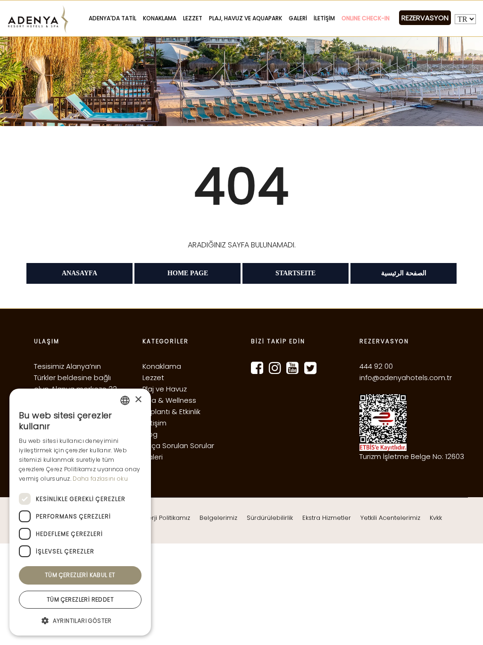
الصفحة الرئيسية (403, 273)
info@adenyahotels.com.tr (405, 377)
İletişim (154, 423)
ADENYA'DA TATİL (112, 18)
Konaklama (161, 366)
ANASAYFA (79, 273)
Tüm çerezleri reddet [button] (80, 599)
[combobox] (125, 400)
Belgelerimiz (218, 517)
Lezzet (153, 377)
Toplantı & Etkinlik (171, 411)
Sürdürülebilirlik (270, 517)
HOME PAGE (187, 273)
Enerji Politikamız (165, 517)
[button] (80, 620)
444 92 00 (376, 366)
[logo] (37, 19)
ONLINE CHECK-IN (365, 18)
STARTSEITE (295, 273)
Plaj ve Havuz (164, 389)
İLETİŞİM (324, 18)
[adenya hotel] (467, 625)
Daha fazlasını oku (100, 479)
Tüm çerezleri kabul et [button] (80, 575)
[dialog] (80, 512)
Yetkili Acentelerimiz (390, 517)
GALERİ (298, 18)
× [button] (138, 399)
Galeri (152, 457)
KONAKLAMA (159, 18)
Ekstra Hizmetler (326, 517)
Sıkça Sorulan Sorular (178, 445)
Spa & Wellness (169, 400)
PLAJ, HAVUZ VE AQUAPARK (245, 18)
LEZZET (192, 18)
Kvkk (436, 517)
